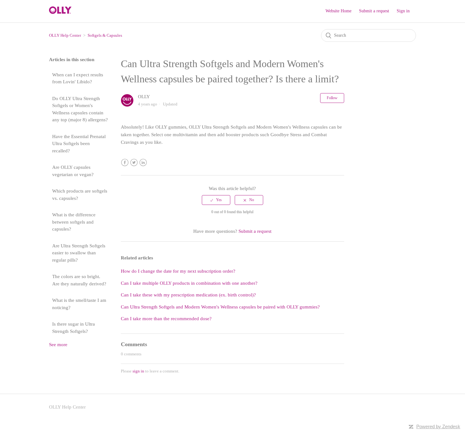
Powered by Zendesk (438, 426)
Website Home (338, 11)
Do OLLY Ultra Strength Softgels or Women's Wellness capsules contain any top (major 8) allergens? (80, 109)
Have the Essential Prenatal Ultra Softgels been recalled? (79, 143)
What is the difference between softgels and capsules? (74, 222)
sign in (138, 371)
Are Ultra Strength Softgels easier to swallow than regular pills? (78, 253)
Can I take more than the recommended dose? (166, 318)
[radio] (216, 200)
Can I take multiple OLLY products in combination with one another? (189, 283)
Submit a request (374, 11)
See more (58, 344)
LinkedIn (143, 163)
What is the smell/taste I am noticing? (79, 304)
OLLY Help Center (65, 35)
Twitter (134, 163)
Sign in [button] (403, 11)
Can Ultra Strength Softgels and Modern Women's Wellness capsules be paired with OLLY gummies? (220, 306)
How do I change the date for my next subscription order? (178, 271)
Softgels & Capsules (105, 35)
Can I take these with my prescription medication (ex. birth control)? (188, 294)
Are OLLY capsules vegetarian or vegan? (73, 171)
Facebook (125, 163)
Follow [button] (332, 98)
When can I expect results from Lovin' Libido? (77, 78)
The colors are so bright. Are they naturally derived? (79, 280)
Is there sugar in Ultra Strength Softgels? (73, 327)
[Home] (60, 12)
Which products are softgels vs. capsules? (79, 194)
